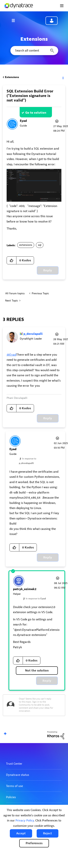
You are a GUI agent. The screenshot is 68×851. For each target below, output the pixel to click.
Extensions (12, 77)
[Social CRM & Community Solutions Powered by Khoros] (55, 735)
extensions (25, 245)
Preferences (34, 843)
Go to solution (35, 113)
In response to (36, 598)
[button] (21, 833)
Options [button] (62, 77)
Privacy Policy (24, 820)
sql (39, 245)
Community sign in (52, 20)
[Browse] (15, 20)
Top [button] (5, 733)
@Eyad (11, 355)
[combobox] (34, 50)
